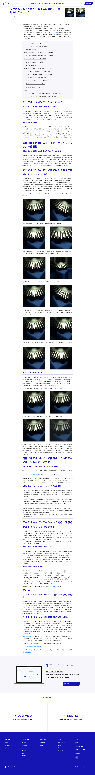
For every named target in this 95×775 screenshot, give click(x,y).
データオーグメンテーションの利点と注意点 (35, 78)
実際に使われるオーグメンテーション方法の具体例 (39, 74)
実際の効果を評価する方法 (33, 87)
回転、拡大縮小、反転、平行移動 (34, 62)
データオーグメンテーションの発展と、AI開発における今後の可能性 (43, 93)
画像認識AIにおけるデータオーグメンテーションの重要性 (38, 53)
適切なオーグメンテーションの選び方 (35, 84)
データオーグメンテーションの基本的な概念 (37, 46)
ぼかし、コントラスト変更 (33, 65)
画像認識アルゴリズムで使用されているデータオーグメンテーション (41, 68)
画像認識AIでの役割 (31, 49)
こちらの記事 (54, 32)
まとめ (25, 90)
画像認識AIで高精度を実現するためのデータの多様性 (39, 56)
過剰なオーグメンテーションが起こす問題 (37, 81)
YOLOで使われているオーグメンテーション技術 (38, 71)
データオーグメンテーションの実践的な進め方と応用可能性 (41, 96)
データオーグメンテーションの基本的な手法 (35, 59)
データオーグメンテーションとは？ (33, 43)
